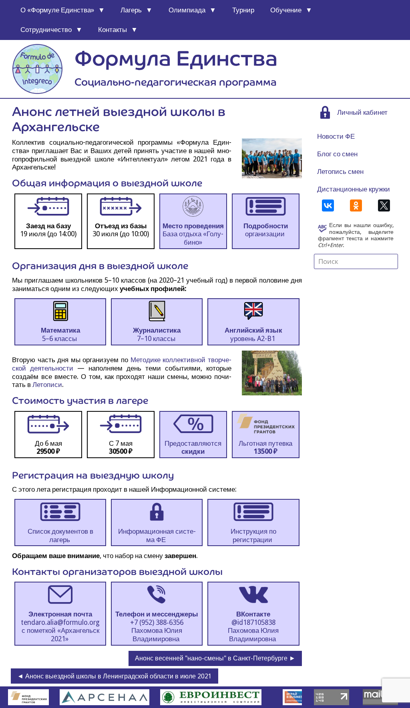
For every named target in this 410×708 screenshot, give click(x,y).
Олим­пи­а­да (187, 10)
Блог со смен (337, 154)
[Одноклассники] (356, 205)
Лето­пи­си (47, 385)
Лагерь (131, 10)
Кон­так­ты (112, 30)
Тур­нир (243, 10)
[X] (384, 205)
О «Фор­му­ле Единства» (57, 10)
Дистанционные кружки (353, 189)
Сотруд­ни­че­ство (46, 30)
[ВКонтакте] (328, 205)
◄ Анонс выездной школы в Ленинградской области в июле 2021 (114, 676)
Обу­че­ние (285, 10)
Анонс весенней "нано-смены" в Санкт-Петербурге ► (215, 658)
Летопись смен (340, 172)
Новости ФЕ (336, 136)
